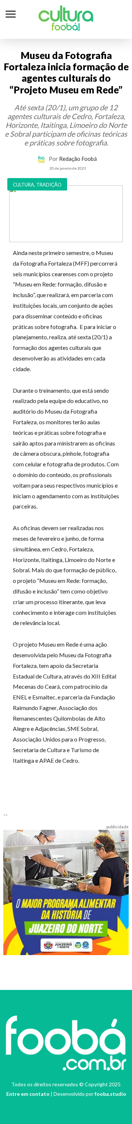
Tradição (49, 185)
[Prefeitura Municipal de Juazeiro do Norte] (66, 891)
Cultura (66, 16)
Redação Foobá (78, 158)
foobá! (66, 27)
